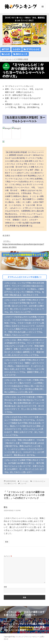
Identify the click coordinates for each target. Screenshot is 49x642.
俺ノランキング (18, 637)
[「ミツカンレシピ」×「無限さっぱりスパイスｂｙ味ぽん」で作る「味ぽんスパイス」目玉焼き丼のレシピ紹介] (16, 260)
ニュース (23, 483)
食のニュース (21, 54)
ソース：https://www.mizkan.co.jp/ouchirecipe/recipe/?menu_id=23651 (23, 244)
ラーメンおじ (24, 481)
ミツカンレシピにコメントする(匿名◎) (24, 277)
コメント (8, 556)
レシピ (16, 49)
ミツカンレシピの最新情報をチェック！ (23, 254)
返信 (6, 542)
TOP (6, 49)
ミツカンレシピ (32, 49)
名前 (5, 587)
